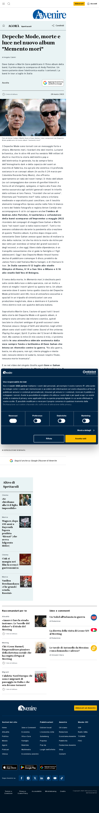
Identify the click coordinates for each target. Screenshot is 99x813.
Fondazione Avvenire (67, 745)
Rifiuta (49, 438)
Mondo (5, 741)
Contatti (62, 754)
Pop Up (43, 745)
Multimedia (26, 749)
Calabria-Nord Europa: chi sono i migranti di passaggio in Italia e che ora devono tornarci (17, 680)
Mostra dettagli (84, 430)
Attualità (5, 732)
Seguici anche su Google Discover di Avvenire (35, 460)
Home (4, 727)
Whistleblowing (50, 791)
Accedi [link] (93, 4)
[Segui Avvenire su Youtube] (55, 778)
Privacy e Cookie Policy (23, 792)
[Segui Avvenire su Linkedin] (41, 778)
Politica (5, 736)
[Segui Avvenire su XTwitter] (35, 778)
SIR (79, 727)
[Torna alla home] (3, 25)
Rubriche (25, 745)
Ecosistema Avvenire (67, 736)
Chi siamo (63, 727)
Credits (63, 791)
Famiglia (25, 741)
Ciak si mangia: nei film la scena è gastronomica (10, 563)
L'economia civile (47, 732)
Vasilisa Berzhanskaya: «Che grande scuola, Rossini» (10, 586)
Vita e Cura (26, 736)
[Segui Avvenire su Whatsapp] (48, 778)
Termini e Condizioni (8, 792)
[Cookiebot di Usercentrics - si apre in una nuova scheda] (84, 372)
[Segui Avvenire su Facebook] (21, 778)
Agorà (4, 745)
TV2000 (81, 736)
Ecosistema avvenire (30, 754)
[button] (3, 3)
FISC (80, 741)
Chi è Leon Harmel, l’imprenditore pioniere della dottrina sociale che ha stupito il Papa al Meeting (16, 652)
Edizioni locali (45, 727)
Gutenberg (44, 736)
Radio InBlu (83, 732)
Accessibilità (37, 791)
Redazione (56, 621)
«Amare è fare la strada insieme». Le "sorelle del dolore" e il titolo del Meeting (15, 625)
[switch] (37, 421)
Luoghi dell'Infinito (47, 749)
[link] (79, 4)
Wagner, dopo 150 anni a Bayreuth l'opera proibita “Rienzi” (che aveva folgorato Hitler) (10, 533)
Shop (61, 749)
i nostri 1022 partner (18, 386)
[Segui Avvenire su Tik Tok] (62, 778)
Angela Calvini (10, 57)
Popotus (43, 741)
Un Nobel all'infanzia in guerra (67, 617)
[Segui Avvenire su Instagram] (28, 778)
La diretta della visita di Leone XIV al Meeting (69, 632)
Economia (26, 732)
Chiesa (5, 754)
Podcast (5, 749)
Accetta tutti (80, 438)
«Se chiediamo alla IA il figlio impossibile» (10, 503)
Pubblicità (63, 741)
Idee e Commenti (29, 727)
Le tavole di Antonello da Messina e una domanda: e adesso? (69, 649)
